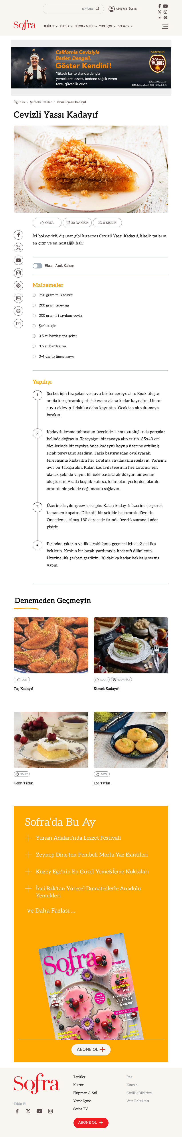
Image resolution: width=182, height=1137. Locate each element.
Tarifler (79, 1077)
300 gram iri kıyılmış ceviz (60, 316)
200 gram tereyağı (54, 306)
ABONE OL (87, 1049)
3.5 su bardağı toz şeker (58, 336)
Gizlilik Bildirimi (139, 1093)
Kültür (78, 1085)
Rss (129, 1077)
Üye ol (133, 9)
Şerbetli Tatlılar (41, 102)
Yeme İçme (82, 1101)
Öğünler (19, 102)
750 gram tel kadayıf (56, 295)
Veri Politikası (138, 1101)
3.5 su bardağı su (52, 346)
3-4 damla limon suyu (56, 357)
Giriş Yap (121, 9)
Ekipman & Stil (85, 1093)
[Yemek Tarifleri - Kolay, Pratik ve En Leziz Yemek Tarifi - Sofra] (25, 25)
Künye (132, 1085)
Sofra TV (80, 1109)
